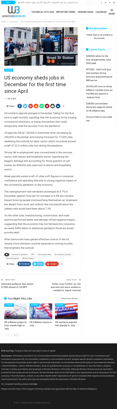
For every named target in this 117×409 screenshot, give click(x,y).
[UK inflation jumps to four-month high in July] (15, 311)
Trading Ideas (85, 12)
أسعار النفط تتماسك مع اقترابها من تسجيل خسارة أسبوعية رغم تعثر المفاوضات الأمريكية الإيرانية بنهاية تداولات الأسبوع (67, 2)
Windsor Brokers (28, 258)
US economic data (44, 254)
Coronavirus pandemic (19, 254)
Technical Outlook (42, 12)
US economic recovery (63, 254)
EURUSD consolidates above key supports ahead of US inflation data (99, 107)
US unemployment (12, 258)
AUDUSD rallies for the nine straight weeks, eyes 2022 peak (98, 60)
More (112, 14)
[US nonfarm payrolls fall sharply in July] (66, 311)
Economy (8, 70)
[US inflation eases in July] (41, 311)
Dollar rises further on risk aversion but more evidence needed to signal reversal (66, 287)
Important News (65, 12)
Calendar (101, 12)
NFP (32, 254)
